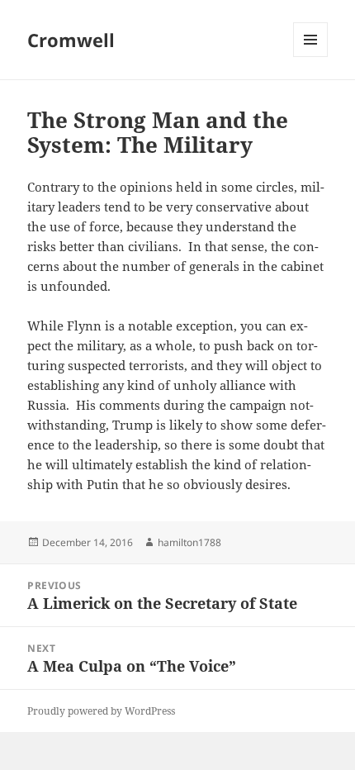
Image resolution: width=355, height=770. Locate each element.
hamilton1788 (189, 542)
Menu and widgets (311, 56)
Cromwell (71, 39)
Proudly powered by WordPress (101, 711)
